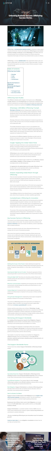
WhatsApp (13, 74)
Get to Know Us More (16, 92)
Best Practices (25, 12)
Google (12, 76)
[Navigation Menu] (48, 3)
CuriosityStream (14, 79)
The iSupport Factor (15, 91)
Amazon (13, 77)
